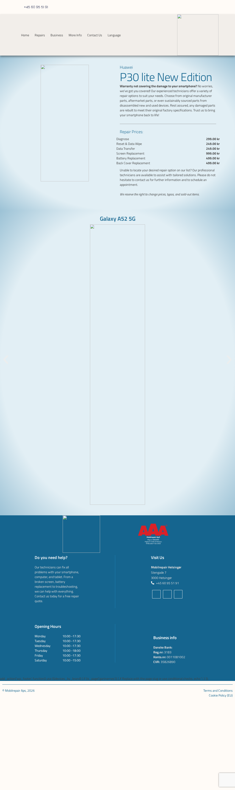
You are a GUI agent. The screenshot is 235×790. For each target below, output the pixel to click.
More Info (75, 35)
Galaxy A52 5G (117, 218)
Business (56, 35)
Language (114, 35)
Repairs (40, 35)
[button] (5, 359)
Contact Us (94, 35)
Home (25, 35)
